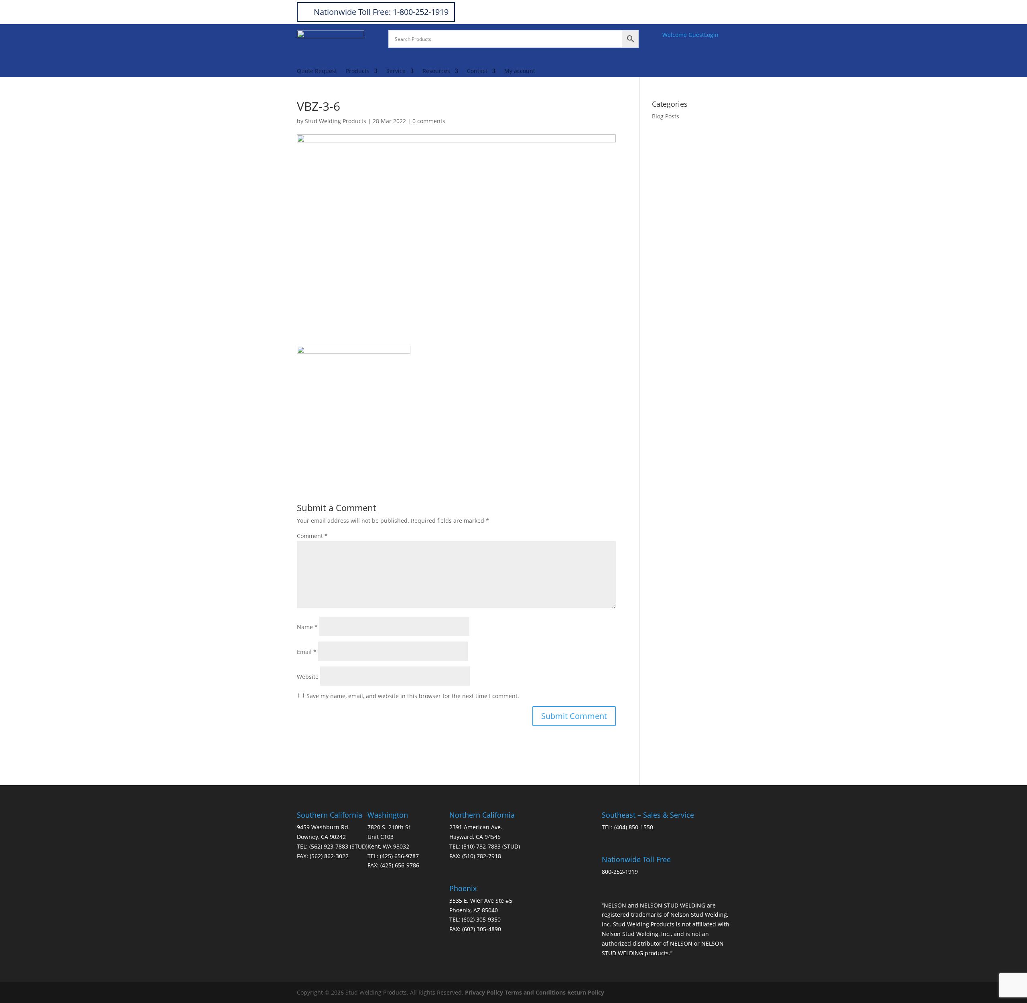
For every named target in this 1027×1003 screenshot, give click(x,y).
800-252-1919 (620, 871)
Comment (312, 536)
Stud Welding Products (335, 121)
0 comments (428, 121)
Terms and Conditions (535, 992)
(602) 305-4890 (481, 929)
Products (357, 71)
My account (519, 71)
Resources (436, 71)
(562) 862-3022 (329, 856)
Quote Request (317, 71)
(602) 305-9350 (481, 919)
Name (307, 627)
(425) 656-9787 (399, 856)
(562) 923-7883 (328, 846)
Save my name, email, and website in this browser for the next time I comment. (412, 696)
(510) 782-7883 (481, 846)
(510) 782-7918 (481, 856)
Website (308, 676)
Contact (477, 71)
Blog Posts (665, 116)
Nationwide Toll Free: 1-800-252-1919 (381, 11)
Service (396, 71)
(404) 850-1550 (633, 827)
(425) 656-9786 (399, 865)
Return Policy (585, 992)
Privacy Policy (484, 992)
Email (307, 652)
